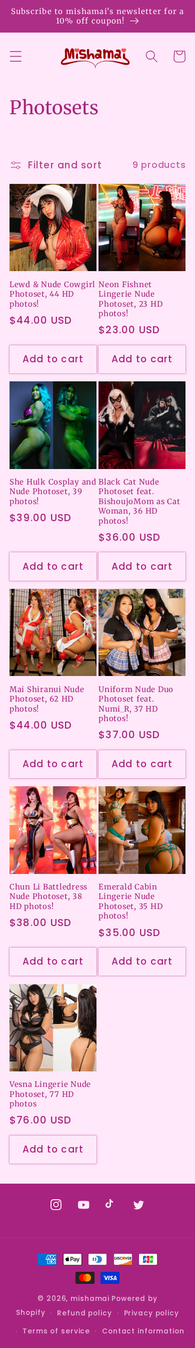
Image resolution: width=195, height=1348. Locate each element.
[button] (16, 56)
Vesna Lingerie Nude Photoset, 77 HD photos (50, 1093)
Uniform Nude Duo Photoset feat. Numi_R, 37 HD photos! (136, 704)
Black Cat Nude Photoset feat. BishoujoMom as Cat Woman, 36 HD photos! (139, 501)
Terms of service (56, 1331)
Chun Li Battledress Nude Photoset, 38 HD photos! (49, 896)
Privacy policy (151, 1313)
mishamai (90, 1298)
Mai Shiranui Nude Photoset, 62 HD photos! (47, 699)
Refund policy (84, 1313)
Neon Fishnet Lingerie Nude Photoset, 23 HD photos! (130, 299)
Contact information (143, 1331)
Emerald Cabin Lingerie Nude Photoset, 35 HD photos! (130, 901)
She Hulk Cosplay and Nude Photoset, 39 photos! (53, 491)
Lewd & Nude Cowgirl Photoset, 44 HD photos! (53, 294)
